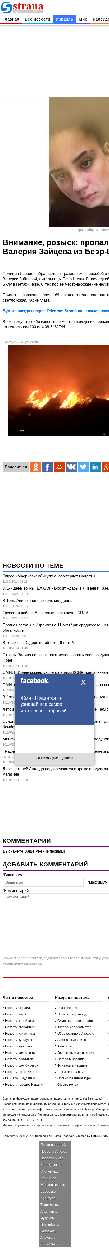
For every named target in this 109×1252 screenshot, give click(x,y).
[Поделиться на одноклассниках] (35, 467)
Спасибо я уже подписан (54, 758)
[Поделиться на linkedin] (95, 467)
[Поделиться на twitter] (83, 467)
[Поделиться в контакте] (71, 467)
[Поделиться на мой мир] (59, 467)
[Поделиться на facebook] (47, 467)
